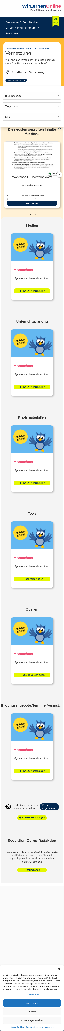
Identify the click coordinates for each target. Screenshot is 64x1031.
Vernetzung (12, 33)
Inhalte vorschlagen (34, 290)
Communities (12, 22)
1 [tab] (30, 214)
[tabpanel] (32, 174)
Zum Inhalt (32, 203)
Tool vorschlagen (33, 578)
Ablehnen (32, 1011)
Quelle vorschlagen (34, 674)
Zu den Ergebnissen (49, 807)
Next (59, 174)
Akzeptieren (32, 1003)
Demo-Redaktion (31, 22)
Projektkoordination (26, 27)
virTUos (10, 27)
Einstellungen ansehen (32, 1020)
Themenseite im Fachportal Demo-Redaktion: (27, 48)
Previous (3, 174)
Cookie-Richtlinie (17, 1027)
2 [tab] (35, 214)
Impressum (49, 1027)
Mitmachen (33, 869)
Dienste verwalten (32, 995)
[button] (59, 969)
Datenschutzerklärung (34, 1027)
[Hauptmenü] (5, 7)
